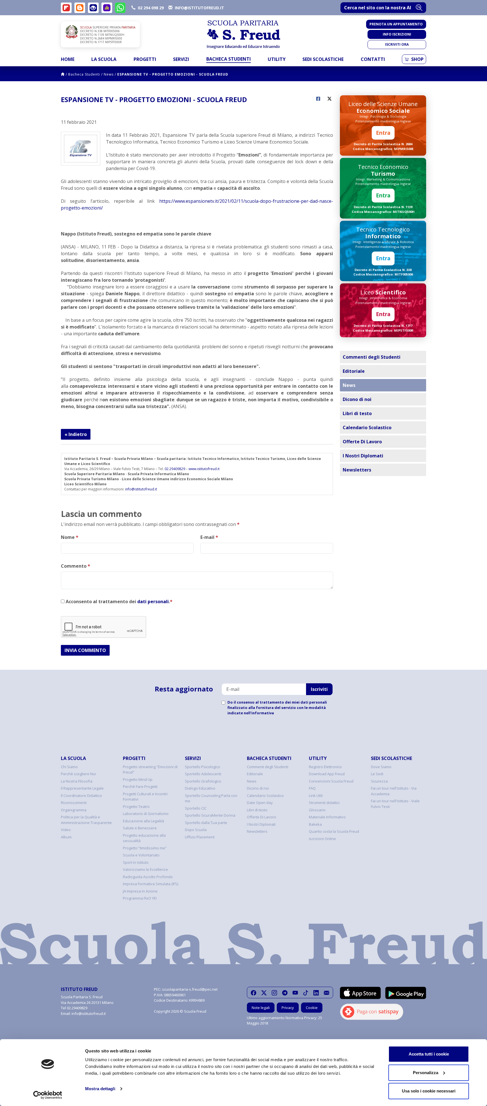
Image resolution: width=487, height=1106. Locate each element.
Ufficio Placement (199, 837)
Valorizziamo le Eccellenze (145, 869)
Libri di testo (357, 413)
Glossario (317, 809)
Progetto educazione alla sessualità (144, 838)
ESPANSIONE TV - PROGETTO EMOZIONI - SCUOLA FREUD (172, 74)
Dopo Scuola (196, 829)
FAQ (312, 788)
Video (66, 829)
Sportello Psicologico (202, 766)
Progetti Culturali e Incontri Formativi (145, 796)
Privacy (288, 1007)
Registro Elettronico (325, 766)
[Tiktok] (305, 992)
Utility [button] (276, 59)
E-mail (209, 537)
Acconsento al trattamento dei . (118, 601)
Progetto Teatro (136, 806)
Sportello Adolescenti (203, 773)
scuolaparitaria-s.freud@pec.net (190, 989)
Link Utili (316, 795)
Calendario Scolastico (367, 427)
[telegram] (284, 992)
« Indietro (76, 434)
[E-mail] (326, 992)
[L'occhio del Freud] (93, 8)
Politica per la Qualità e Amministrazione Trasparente (86, 819)
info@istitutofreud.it (141, 489)
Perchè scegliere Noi (78, 773)
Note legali (261, 1007)
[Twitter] (264, 992)
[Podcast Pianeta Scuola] (106, 8)
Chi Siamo (69, 766)
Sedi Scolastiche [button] (323, 59)
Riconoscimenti (74, 802)
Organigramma (74, 809)
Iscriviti (319, 689)
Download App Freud (327, 773)
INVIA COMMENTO (85, 650)
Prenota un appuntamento (396, 24)
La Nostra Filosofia (76, 781)
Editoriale (354, 371)
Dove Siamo (381, 766)
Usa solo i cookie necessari (428, 1091)
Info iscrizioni (397, 34)
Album (66, 837)
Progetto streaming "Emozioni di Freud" (150, 769)
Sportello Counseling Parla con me (211, 798)
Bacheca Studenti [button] (228, 59)
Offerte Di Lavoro (362, 442)
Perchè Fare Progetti (140, 786)
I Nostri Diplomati (363, 456)
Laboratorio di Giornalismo (146, 813)
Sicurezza (379, 781)
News (109, 74)
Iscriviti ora (397, 44)
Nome (69, 537)
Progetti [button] (145, 59)
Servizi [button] (181, 59)
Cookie (312, 1007)
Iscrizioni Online (322, 838)
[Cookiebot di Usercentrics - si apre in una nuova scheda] (47, 1095)
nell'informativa (259, 712)
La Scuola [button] (103, 59)
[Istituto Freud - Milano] (243, 34)
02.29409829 (175, 468)
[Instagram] (274, 992)
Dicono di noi (357, 399)
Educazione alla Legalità (143, 820)
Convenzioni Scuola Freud (331, 781)
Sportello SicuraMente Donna (210, 815)
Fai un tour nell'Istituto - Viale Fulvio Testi (395, 803)
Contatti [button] (373, 59)
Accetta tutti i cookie (429, 1054)
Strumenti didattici (324, 802)
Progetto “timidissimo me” (145, 848)
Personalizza (425, 1072)
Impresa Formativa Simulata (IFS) (150, 883)
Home (67, 59)
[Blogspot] (79, 8)
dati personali (153, 601)
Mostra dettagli (100, 1088)
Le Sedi (377, 773)
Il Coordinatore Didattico (81, 795)
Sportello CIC (196, 808)
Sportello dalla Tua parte (206, 822)
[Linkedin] (316, 992)
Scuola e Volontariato (141, 855)
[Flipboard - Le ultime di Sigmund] (66, 8)
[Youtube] (295, 992)
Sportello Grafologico (203, 781)
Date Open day (260, 802)
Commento (75, 566)
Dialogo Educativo (200, 788)
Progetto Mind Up (137, 779)
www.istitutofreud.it (204, 468)
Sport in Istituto (136, 862)
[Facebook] (253, 992)
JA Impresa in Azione (140, 891)
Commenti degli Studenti (371, 357)
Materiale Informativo (327, 816)
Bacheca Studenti (84, 74)
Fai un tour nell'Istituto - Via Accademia (394, 791)
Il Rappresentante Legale (82, 788)
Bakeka (315, 824)
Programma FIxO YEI (140, 898)
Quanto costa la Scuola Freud (334, 831)
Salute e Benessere (140, 827)
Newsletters (357, 470)
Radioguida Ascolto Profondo (148, 876)
